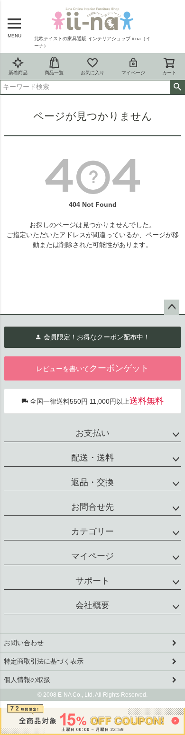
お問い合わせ (24, 642)
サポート (92, 580)
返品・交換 (92, 482)
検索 (177, 87)
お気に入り (92, 72)
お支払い (92, 433)
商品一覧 (54, 72)
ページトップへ (171, 307)
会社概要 (92, 605)
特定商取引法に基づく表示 (43, 661)
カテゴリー (92, 531)
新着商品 (18, 72)
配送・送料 (92, 457)
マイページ (133, 72)
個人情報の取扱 (27, 679)
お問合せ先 (92, 507)
